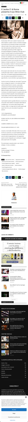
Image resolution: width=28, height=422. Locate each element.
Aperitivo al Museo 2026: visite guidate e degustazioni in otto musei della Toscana (18, 219)
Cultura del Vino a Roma (9, 159)
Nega (14, 413)
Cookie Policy (12, 420)
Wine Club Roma (5, 170)
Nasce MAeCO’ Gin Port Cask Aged (17, 285)
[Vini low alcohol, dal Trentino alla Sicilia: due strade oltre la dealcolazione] (5, 346)
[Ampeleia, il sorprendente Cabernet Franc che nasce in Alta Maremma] (5, 271)
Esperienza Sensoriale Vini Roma (8, 161)
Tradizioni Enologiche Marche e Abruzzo (9, 169)
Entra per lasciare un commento (14, 238)
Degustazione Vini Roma (20, 159)
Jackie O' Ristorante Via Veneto (7, 165)
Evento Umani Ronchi (19, 161)
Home (2, 3)
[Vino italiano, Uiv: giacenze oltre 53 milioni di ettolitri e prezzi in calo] (5, 320)
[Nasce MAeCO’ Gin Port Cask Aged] (5, 287)
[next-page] (4, 231)
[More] (22, 18)
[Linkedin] (7, 18)
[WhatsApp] (16, 18)
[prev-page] (2, 231)
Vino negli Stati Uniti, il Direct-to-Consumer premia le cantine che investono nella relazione (17, 327)
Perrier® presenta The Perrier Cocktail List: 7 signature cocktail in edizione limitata (18, 294)
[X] (13, 18)
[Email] (19, 18)
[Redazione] (2, 14)
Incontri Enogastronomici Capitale (8, 163)
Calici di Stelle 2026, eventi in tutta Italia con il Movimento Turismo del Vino (17, 212)
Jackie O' (17, 163)
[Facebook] (10, 18)
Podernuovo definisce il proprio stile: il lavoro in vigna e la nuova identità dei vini (18, 352)
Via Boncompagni (21, 169)
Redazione (10, 14)
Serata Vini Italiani (18, 165)
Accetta (14, 409)
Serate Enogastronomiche (7, 167)
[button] (26, 397)
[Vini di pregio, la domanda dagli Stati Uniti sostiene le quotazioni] (5, 313)
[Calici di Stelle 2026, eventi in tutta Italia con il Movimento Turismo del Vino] (5, 212)
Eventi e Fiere (7, 3)
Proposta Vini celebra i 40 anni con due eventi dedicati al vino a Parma (21, 186)
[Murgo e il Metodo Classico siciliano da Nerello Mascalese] (5, 338)
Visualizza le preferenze (14, 417)
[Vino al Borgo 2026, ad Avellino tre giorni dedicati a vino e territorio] (5, 226)
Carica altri (13, 299)
